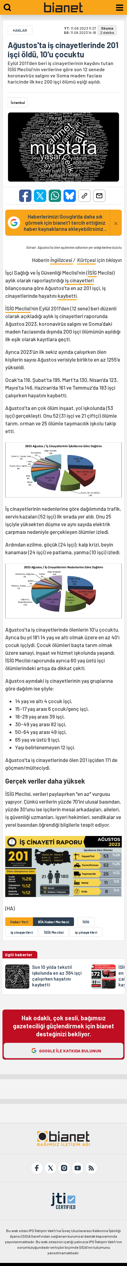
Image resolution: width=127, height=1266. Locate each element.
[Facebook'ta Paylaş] (25, 196)
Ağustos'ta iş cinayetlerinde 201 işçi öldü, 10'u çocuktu (63, 49)
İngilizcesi (61, 260)
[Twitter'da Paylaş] (40, 196)
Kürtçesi (86, 260)
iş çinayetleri (86, 932)
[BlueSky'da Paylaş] (69, 196)
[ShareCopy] (84, 196)
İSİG (92, 272)
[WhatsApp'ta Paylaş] (55, 196)
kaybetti (67, 296)
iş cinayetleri (79, 280)
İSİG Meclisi (18, 308)
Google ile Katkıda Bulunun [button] (70, 1050)
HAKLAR (20, 30)
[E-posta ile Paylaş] (99, 196)
